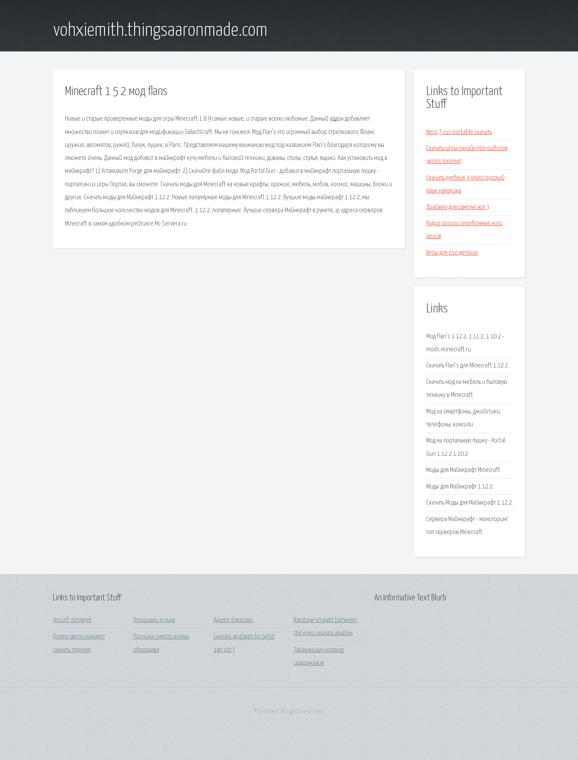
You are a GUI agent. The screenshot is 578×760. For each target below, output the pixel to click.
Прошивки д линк (154, 620)
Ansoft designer (72, 620)
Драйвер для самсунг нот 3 (458, 207)
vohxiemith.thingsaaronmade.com (160, 31)
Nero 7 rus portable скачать (459, 132)
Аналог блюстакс (233, 620)
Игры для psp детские (452, 253)
